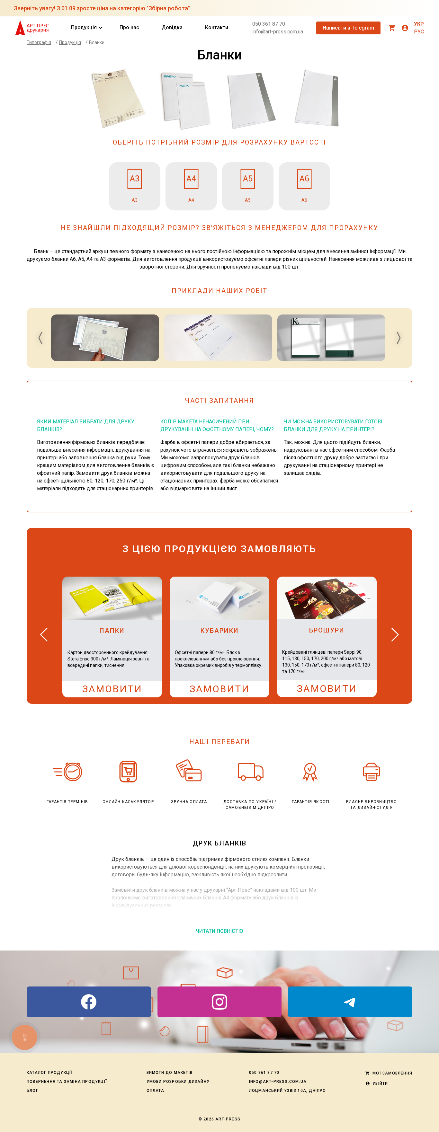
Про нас (129, 27)
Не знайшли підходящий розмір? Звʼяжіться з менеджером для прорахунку (219, 228)
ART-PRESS (227, 1119)
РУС (419, 32)
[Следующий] (395, 635)
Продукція (84, 27)
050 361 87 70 (268, 24)
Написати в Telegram (348, 28)
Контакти (216, 27)
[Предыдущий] (44, 635)
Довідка (172, 27)
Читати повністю (219, 931)
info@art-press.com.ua (277, 32)
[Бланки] (105, 337)
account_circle (405, 28)
